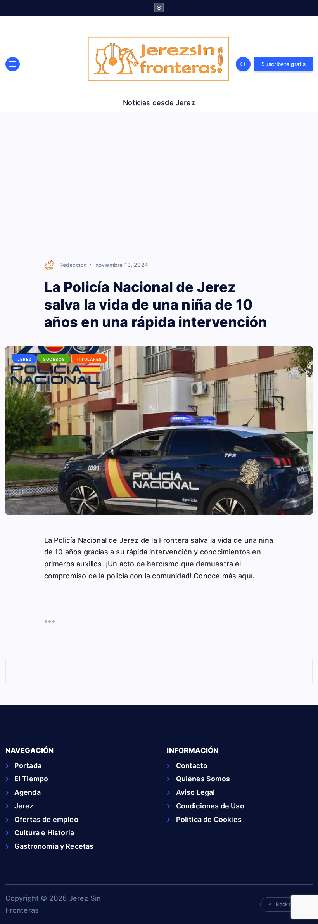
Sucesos (54, 359)
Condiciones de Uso (210, 806)
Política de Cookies (209, 819)
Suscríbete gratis (283, 64)
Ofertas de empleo (46, 819)
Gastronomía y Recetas (54, 846)
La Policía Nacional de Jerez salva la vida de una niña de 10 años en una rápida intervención (155, 304)
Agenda (27, 792)
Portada (27, 765)
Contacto (191, 765)
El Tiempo (31, 779)
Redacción (73, 264)
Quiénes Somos (203, 779)
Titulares (89, 359)
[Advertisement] (159, 186)
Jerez (24, 359)
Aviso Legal (195, 792)
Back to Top (290, 904)
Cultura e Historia (44, 833)
